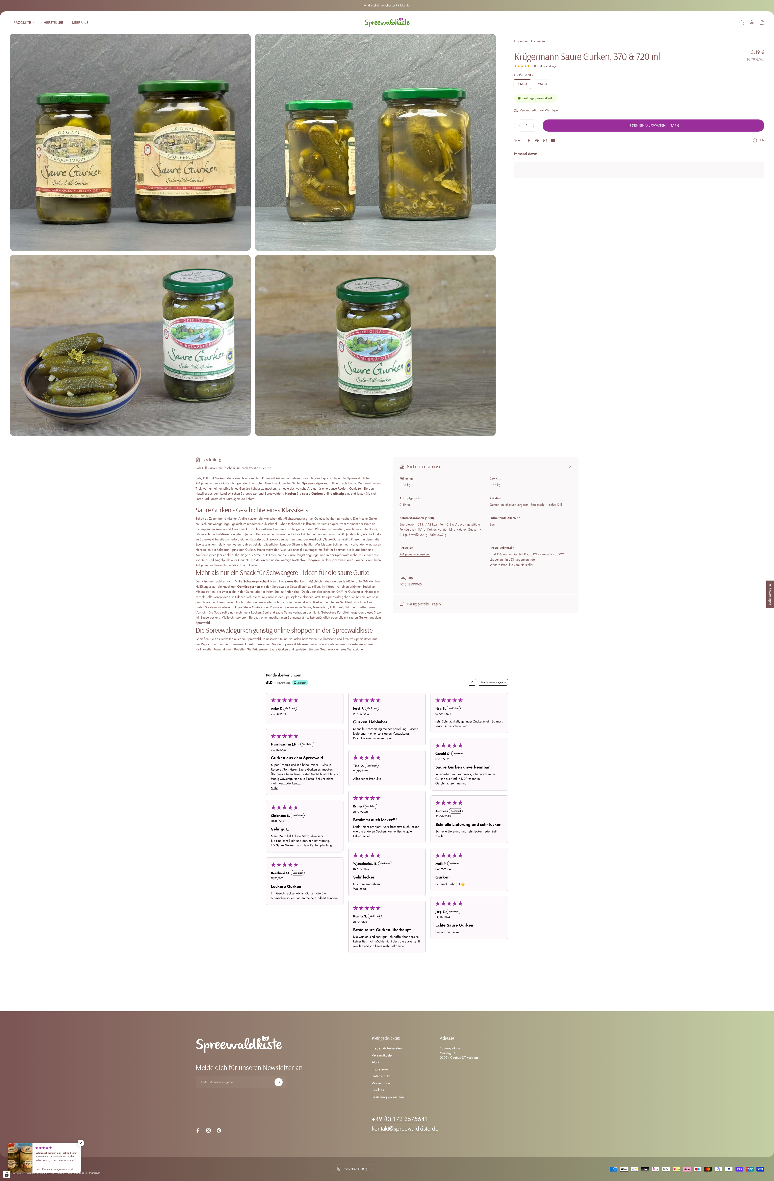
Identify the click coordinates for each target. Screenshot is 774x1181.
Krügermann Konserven (529, 41)
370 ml (522, 84)
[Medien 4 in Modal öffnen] (375, 345)
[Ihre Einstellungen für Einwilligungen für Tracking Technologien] (6, 1174)
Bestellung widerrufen (388, 1097)
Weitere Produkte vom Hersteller (511, 564)
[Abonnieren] (279, 1082)
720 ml (542, 84)
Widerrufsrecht (383, 1083)
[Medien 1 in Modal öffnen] (130, 142)
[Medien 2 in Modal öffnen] (375, 142)
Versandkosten (382, 1055)
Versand (60, 1172)
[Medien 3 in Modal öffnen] (130, 345)
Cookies (378, 1090)
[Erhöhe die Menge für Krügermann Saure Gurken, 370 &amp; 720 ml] (534, 125)
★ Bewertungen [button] (770, 594)
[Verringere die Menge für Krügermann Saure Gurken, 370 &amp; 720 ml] (518, 125)
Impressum (380, 1069)
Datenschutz (381, 1076)
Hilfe (761, 140)
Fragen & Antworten (387, 1048)
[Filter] (472, 682)
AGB (375, 1062)
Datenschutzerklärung (37, 1172)
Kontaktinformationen (77, 1172)
